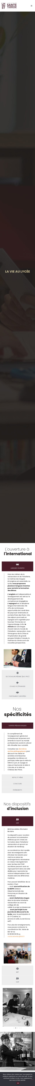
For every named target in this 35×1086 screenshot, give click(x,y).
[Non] (32, 1079)
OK (18, 1083)
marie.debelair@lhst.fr (16, 936)
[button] (31, 6)
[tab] (17, 566)
